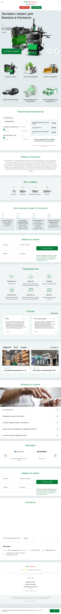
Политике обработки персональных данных (46, 258)
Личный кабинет (36, 7)
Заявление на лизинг (30, 581)
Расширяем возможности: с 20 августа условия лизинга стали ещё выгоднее (17, 370)
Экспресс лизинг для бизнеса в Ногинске (17, 15)
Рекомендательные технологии (30, 586)
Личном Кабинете (48, 141)
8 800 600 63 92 (30, 4)
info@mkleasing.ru (50, 550)
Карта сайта (30, 588)
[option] (30, 34)
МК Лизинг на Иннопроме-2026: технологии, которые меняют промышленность (46, 370)
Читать (7, 331)
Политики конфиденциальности (45, 260)
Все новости (54, 347)
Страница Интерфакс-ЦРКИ (30, 590)
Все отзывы (54, 313)
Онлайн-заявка (24, 7)
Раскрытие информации (30, 584)
